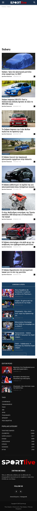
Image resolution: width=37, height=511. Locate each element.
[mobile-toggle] (3, 2)
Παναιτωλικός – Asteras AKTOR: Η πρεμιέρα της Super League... (25, 335)
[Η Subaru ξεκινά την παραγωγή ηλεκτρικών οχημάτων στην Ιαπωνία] (18, 146)
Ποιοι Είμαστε (8, 507)
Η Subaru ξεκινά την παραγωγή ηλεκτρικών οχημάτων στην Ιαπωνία (17, 158)
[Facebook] (16, 491)
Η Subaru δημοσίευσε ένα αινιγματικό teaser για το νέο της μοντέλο (17, 271)
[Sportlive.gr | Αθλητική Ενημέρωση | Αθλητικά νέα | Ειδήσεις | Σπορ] (18, 462)
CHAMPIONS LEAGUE (6, 306)
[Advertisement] (18, 28)
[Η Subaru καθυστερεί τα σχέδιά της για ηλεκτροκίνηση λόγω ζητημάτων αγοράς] (18, 174)
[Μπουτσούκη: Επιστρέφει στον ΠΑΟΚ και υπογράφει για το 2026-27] (8, 325)
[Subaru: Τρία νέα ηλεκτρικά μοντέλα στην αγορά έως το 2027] (18, 61)
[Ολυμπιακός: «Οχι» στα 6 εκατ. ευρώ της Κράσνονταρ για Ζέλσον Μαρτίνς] (8, 314)
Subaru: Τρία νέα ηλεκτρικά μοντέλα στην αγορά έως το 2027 (16, 73)
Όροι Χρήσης (23, 507)
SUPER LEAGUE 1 (7, 318)
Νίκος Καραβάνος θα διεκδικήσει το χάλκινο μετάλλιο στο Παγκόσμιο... (23, 292)
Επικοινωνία (16, 507)
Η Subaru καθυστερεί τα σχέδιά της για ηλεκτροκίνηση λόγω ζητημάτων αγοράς (18, 186)
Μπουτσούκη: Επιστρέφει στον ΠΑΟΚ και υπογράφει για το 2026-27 (24, 324)
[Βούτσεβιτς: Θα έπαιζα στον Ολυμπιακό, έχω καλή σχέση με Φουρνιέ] (7, 379)
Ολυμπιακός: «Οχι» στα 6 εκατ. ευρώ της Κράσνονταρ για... (24, 313)
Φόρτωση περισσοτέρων (18, 354)
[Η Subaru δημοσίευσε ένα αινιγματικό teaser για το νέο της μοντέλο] (18, 259)
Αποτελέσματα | (15, 497)
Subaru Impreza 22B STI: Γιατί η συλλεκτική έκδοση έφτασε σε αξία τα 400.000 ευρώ (17, 101)
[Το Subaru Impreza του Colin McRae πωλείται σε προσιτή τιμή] (18, 118)
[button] (34, 2)
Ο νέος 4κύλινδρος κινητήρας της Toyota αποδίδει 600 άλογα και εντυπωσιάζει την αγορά (18, 214)
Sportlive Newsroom (7, 76)
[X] (20, 491)
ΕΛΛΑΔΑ (5, 328)
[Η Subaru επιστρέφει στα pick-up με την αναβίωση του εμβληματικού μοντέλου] (18, 231)
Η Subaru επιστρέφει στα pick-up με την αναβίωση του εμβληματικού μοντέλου (18, 243)
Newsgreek (23, 497)
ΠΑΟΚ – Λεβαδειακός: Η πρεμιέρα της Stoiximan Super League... (25, 346)
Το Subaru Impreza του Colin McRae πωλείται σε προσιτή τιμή (16, 130)
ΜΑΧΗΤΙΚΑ (6, 296)
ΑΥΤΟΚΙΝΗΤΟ (5, 68)
